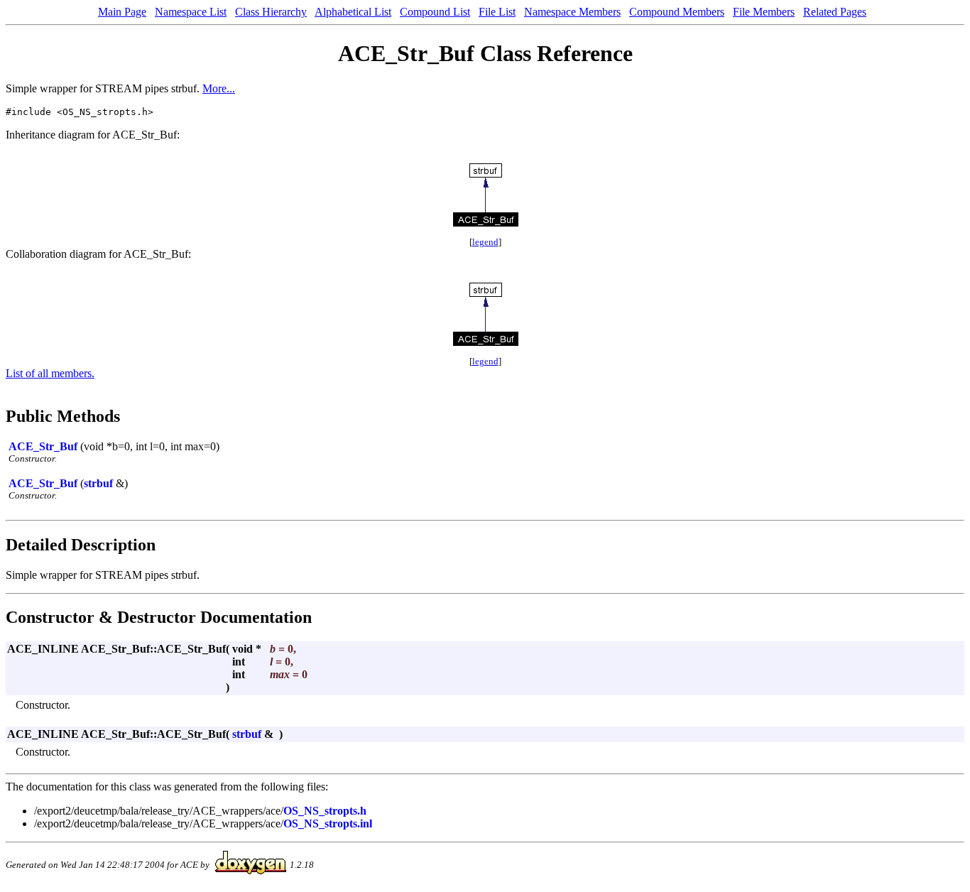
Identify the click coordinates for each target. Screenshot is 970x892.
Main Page (122, 12)
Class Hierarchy (271, 12)
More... (218, 88)
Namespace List (191, 12)
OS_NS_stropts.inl (327, 823)
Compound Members (676, 12)
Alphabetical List (353, 12)
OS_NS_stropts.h (324, 811)
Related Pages (834, 12)
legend (485, 241)
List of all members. (50, 373)
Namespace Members (572, 12)
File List (497, 12)
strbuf (98, 483)
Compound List (435, 12)
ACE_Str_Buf (43, 446)
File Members (764, 12)
